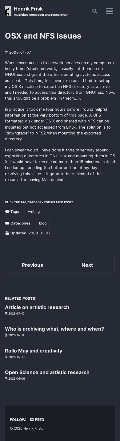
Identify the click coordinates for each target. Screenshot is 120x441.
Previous (32, 265)
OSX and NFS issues (43, 35)
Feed (39, 419)
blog (42, 223)
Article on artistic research (37, 307)
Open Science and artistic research (47, 372)
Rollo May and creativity (33, 351)
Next (87, 265)
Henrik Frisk (41, 11)
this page (78, 115)
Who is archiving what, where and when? (54, 329)
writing (34, 211)
